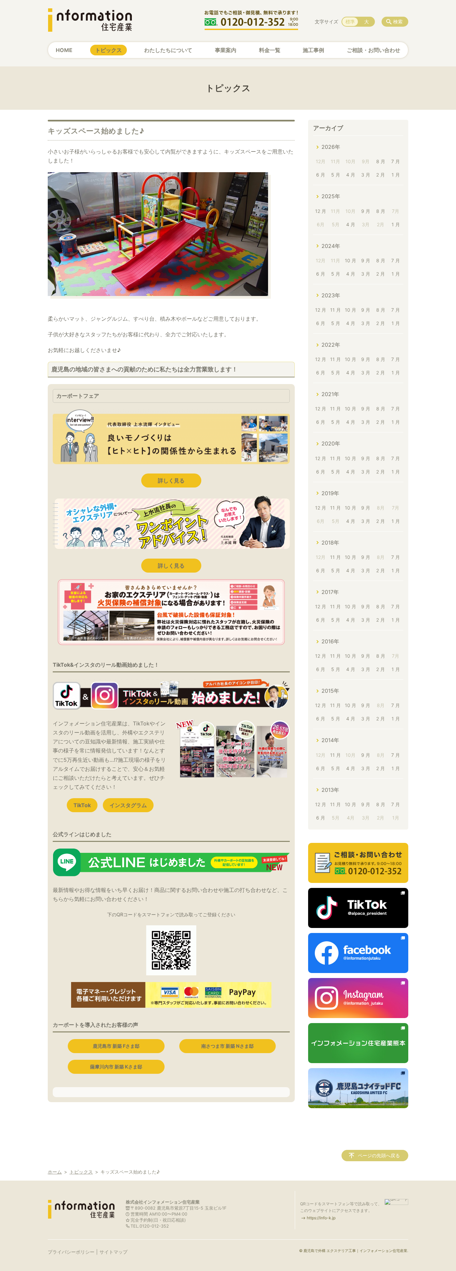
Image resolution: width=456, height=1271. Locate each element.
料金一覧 (269, 50)
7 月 (395, 161)
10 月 (350, 260)
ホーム (55, 1172)
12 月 (320, 211)
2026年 (330, 146)
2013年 (330, 789)
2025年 (330, 196)
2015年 (330, 690)
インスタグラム (128, 805)
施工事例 (313, 50)
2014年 (330, 740)
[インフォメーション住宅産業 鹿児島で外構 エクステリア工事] (90, 20)
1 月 (396, 175)
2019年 (330, 493)
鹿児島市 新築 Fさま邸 (116, 1046)
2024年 (330, 246)
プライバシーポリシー (71, 1252)
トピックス (108, 50)
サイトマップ (113, 1252)
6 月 (320, 175)
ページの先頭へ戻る (379, 1155)
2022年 (330, 344)
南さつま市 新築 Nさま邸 (227, 1046)
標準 (350, 21)
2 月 (380, 175)
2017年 (330, 592)
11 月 (335, 310)
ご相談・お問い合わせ (373, 50)
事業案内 (225, 50)
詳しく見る (171, 480)
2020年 (330, 443)
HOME (64, 50)
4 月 (350, 175)
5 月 (335, 175)
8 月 (380, 161)
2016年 (330, 641)
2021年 (330, 394)
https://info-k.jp (321, 1217)
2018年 (330, 542)
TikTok (82, 805)
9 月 (365, 211)
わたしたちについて (168, 50)
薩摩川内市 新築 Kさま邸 (116, 1066)
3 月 (365, 175)
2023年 (330, 295)
